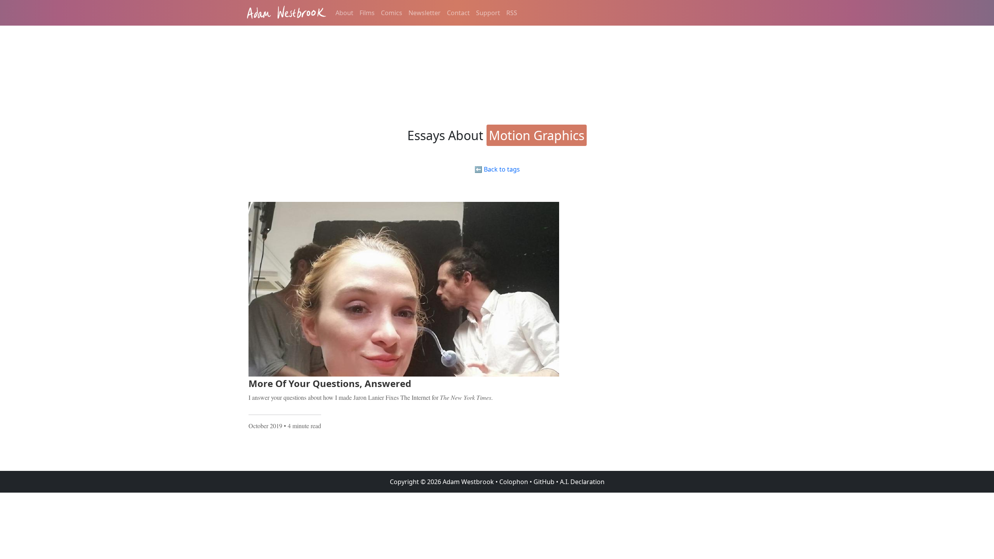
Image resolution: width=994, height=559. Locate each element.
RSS (511, 13)
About (344, 13)
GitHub (543, 481)
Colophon (513, 481)
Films (367, 13)
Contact (458, 13)
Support (488, 13)
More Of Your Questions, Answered (329, 383)
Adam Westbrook (467, 481)
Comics (391, 13)
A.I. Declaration (582, 481)
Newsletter (424, 13)
